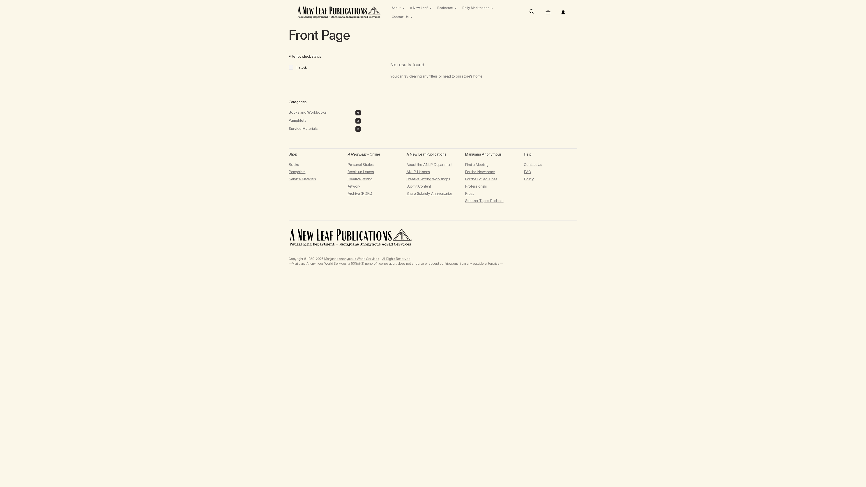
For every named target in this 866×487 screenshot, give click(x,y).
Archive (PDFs (359, 193)
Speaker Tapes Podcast (484, 200)
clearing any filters (423, 76)
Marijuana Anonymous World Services (351, 259)
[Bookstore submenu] (455, 8)
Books (294, 164)
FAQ (527, 172)
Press (469, 193)
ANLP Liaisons (418, 172)
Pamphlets (297, 172)
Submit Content (418, 186)
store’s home (472, 76)
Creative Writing (360, 179)
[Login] (563, 12)
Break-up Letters (361, 172)
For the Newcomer (480, 172)
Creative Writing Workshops (428, 179)
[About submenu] (403, 8)
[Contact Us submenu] (411, 17)
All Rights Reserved (396, 259)
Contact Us (533, 164)
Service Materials (302, 179)
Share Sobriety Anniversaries (429, 193)
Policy (529, 179)
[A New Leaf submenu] (430, 8)
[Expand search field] (531, 12)
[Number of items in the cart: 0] (548, 12)
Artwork (354, 186)
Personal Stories (361, 164)
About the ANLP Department (429, 164)
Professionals (476, 186)
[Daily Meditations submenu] (492, 8)
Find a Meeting (476, 164)
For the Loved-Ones (481, 179)
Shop (293, 154)
